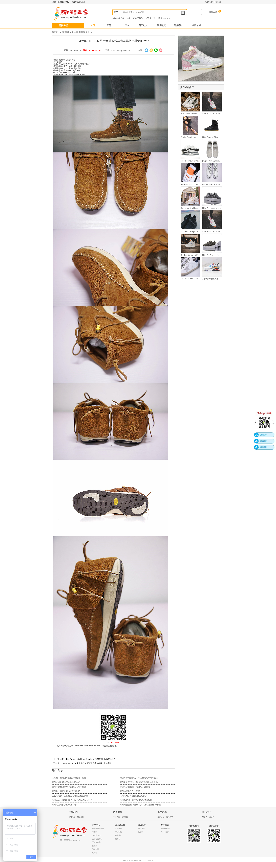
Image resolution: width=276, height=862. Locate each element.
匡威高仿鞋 (96, 842)
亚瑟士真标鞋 (97, 839)
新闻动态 (161, 25)
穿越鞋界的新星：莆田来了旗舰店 (135, 787)
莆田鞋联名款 (83, 32)
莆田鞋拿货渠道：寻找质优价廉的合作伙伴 (139, 782)
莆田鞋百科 (120, 825)
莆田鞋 (55, 32)
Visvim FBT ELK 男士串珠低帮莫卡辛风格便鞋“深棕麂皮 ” (87, 763)
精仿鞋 (117, 839)
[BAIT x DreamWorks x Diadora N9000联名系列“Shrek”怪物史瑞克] (190, 102)
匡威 (127, 25)
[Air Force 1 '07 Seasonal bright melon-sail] (212, 102)
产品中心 (96, 825)
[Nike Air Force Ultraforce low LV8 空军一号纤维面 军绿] (212, 243)
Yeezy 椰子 (165, 828)
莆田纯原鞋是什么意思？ (131, 791)
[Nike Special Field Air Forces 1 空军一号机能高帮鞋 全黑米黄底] (212, 125)
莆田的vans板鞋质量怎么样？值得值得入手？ (72, 800)
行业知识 (118, 828)
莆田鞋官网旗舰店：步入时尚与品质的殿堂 (139, 778)
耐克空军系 (138, 18)
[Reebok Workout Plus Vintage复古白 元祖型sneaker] (190, 243)
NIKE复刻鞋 (96, 835)
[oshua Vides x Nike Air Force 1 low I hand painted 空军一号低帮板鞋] (212, 172)
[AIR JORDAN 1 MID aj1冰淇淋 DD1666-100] (201, 59)
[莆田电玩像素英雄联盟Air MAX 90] (212, 267)
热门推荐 (165, 825)
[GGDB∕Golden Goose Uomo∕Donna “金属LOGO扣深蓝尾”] (190, 267)
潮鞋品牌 (213, 12)
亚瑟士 (110, 25)
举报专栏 (196, 25)
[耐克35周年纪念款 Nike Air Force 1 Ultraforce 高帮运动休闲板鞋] (212, 149)
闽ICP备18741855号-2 (144, 861)
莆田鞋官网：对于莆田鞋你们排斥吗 (136, 800)
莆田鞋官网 (208, 2)
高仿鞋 (140, 832)
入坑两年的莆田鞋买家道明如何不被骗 (69, 778)
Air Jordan (165, 832)
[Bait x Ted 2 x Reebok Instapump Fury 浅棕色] (190, 196)
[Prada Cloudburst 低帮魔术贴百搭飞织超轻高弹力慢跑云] (190, 125)
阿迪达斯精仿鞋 (98, 828)
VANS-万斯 (151, 18)
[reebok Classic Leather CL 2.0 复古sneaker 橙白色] (190, 172)
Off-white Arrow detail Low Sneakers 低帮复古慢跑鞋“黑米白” (88, 759)
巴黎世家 (95, 849)
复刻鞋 (94, 853)
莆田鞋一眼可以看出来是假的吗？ (67, 791)
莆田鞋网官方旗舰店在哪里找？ (134, 796)
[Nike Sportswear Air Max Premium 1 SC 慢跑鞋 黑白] (190, 149)
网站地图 (217, 2)
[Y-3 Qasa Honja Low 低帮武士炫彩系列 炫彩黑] (190, 220)
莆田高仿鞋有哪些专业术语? (64, 804)
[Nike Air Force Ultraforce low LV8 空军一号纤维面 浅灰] (212, 196)
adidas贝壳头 (119, 18)
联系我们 (179, 25)
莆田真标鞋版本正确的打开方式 (66, 782)
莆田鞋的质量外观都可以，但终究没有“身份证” (140, 804)
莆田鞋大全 (144, 25)
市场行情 (118, 832)
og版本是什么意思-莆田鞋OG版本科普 (69, 787)
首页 (92, 25)
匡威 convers (164, 18)
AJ (129, 18)
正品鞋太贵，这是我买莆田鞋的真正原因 (70, 796)
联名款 (94, 846)
